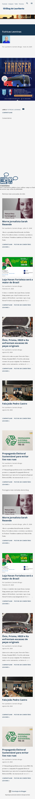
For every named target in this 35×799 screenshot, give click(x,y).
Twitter (16, 4)
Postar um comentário (22, 244)
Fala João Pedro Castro (14, 403)
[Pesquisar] (27, 3)
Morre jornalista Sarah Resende (15, 223)
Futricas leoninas (14, 109)
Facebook (4, 4)
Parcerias (21, 4)
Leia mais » (6, 247)
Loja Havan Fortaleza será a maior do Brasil (17, 281)
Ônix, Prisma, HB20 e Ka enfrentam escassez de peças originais (15, 342)
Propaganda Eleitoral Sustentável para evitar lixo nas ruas (15, 456)
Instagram (10, 4)
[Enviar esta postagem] (23, 109)
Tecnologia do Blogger (18, 791)
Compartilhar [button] (7, 112)
